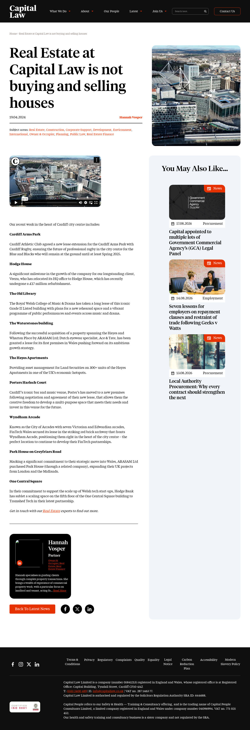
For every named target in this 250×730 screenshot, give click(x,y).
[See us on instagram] (21, 664)
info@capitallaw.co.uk (108, 691)
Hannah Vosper (131, 117)
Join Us (157, 11)
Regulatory (105, 659)
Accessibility (208, 659)
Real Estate (36, 129)
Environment (122, 129)
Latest (134, 11)
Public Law (77, 134)
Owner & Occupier (41, 134)
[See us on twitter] (29, 664)
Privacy (89, 659)
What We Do (58, 11)
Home (13, 34)
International (19, 134)
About (85, 11)
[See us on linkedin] (37, 664)
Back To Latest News (32, 609)
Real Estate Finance (100, 134)
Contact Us (227, 11)
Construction (55, 129)
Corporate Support (79, 129)
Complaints (124, 659)
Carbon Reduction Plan (187, 664)
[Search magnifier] (205, 11)
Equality (153, 659)
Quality (140, 659)
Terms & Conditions (72, 662)
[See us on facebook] (13, 664)
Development (102, 129)
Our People (111, 11)
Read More (59, 590)
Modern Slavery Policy (230, 662)
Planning (62, 134)
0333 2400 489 (77, 691)
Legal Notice (167, 662)
